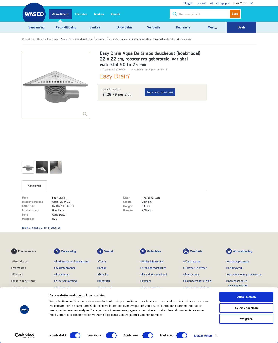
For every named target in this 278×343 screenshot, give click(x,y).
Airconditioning (242, 251)
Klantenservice (27, 251)
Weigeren (246, 319)
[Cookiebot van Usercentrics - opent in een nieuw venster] (24, 335)
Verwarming (68, 251)
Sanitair (109, 251)
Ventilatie (196, 251)
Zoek (235, 13)
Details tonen (203, 335)
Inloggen (188, 3)
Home (40, 38)
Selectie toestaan (246, 308)
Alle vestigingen (220, 3)
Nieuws (201, 3)
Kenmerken (34, 185)
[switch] (111, 335)
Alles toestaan (246, 296)
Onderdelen (154, 251)
